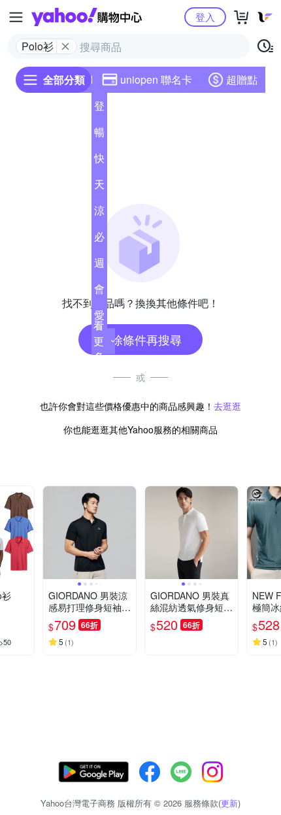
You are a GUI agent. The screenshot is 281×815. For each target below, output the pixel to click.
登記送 (99, 108)
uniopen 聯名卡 (156, 79)
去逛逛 (227, 405)
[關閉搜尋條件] (65, 46)
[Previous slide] (51, 532)
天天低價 (99, 186)
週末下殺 (99, 265)
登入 (205, 17)
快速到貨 (99, 160)
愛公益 (99, 317)
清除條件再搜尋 (140, 339)
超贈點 (241, 79)
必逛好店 (99, 239)
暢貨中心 (99, 134)
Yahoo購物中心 (86, 17)
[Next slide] (25, 532)
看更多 (98, 341)
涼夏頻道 (99, 213)
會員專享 (99, 291)
